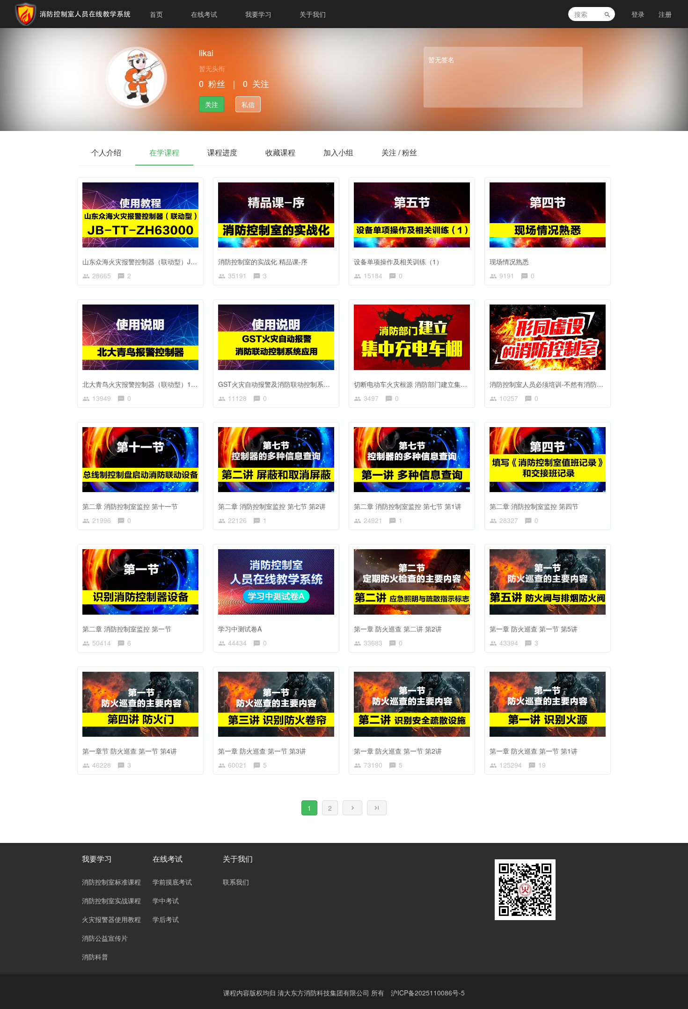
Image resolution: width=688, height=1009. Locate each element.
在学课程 (164, 152)
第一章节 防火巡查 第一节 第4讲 (129, 750)
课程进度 (222, 152)
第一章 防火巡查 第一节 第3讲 (262, 750)
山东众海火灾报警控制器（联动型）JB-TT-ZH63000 (158, 261)
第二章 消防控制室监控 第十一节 (130, 506)
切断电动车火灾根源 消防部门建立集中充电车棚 (423, 384)
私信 (248, 104)
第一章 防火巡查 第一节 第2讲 (398, 750)
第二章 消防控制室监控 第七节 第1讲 (407, 506)
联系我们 (236, 881)
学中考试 (166, 900)
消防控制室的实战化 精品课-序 (262, 261)
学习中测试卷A (240, 628)
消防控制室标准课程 (111, 881)
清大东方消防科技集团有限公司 (324, 992)
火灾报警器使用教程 (111, 919)
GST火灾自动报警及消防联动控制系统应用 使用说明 (294, 384)
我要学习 (258, 14)
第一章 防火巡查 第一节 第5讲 (534, 628)
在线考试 (204, 14)
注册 (665, 14)
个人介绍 (106, 152)
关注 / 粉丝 (399, 152)
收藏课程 (280, 152)
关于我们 (313, 14)
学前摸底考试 (172, 881)
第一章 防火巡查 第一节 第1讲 (534, 750)
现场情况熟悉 (509, 261)
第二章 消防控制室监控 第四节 (534, 506)
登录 (637, 14)
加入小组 (338, 152)
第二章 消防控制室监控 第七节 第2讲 (272, 506)
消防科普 (95, 956)
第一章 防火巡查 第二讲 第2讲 (398, 628)
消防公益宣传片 (105, 938)
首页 (156, 14)
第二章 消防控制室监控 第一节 (126, 628)
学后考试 (166, 919)
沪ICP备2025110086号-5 (428, 992)
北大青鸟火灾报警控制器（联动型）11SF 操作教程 (156, 384)
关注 (211, 104)
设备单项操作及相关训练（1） (398, 261)
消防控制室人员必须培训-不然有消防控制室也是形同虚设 (573, 384)
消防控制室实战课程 (111, 900)
